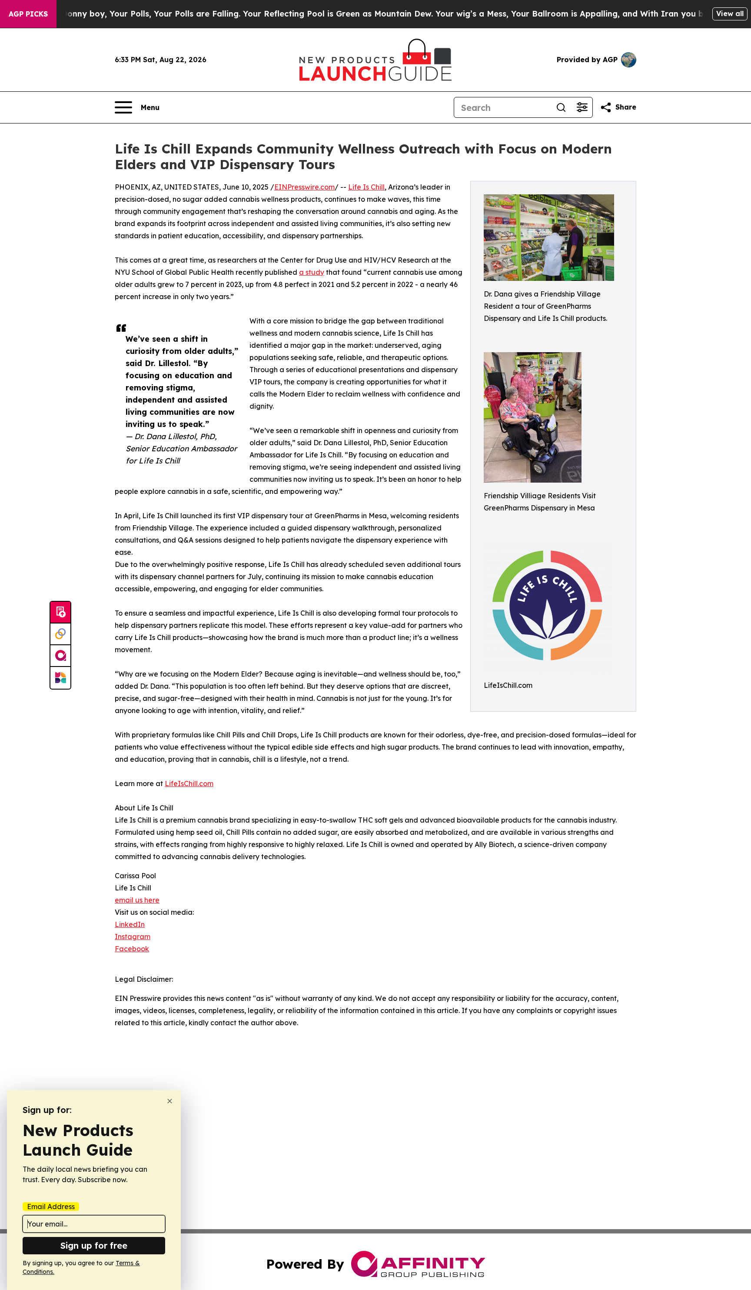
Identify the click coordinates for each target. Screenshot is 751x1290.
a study (311, 272)
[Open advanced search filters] (582, 107)
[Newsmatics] (60, 678)
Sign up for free (93, 1245)
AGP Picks (28, 14)
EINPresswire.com (304, 187)
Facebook (132, 948)
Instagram (132, 936)
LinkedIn (130, 924)
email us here (137, 900)
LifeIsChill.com (189, 783)
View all (730, 13)
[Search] (561, 107)
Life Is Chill (366, 187)
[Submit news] (60, 612)
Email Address (51, 1206)
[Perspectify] (60, 634)
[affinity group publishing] (60, 656)
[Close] (170, 1101)
